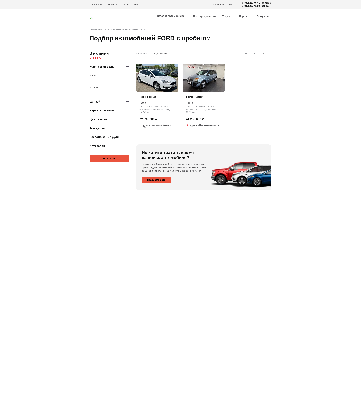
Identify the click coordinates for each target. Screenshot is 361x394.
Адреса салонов (131, 4)
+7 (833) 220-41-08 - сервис (255, 6)
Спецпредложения (204, 16)
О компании (96, 4)
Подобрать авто (156, 180)
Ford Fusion (194, 97)
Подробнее (157, 132)
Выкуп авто (264, 16)
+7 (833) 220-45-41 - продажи (256, 3)
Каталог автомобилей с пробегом (123, 30)
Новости (112, 4)
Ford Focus (147, 97)
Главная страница (98, 30)
